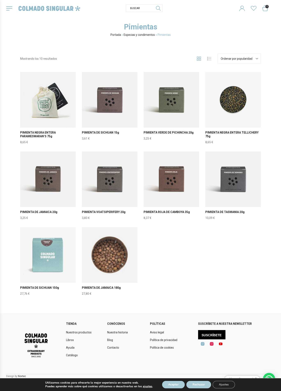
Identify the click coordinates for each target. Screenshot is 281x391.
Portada (115, 34)
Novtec (22, 376)
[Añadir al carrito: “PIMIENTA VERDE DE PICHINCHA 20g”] (171, 109)
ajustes (147, 386)
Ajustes (224, 384)
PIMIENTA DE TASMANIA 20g (225, 212)
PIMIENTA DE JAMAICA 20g (38, 212)
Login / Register (244, 5)
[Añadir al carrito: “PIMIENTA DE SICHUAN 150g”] (47, 264)
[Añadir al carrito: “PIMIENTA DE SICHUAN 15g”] (109, 109)
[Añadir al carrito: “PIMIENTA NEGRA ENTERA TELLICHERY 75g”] (233, 109)
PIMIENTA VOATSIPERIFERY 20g (103, 212)
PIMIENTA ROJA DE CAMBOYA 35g (167, 212)
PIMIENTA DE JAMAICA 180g (101, 287)
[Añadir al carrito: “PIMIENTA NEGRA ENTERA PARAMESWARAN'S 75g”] (47, 109)
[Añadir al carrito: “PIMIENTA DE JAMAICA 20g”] (47, 188)
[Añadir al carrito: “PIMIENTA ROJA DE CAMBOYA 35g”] (171, 188)
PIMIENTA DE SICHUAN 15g (100, 132)
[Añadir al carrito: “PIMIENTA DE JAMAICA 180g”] (109, 264)
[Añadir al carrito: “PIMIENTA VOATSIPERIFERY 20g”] (109, 188)
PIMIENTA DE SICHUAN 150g (39, 287)
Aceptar (173, 384)
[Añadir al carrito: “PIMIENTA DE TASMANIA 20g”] (233, 188)
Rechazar (199, 384)
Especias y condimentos (139, 34)
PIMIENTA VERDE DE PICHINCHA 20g (169, 132)
